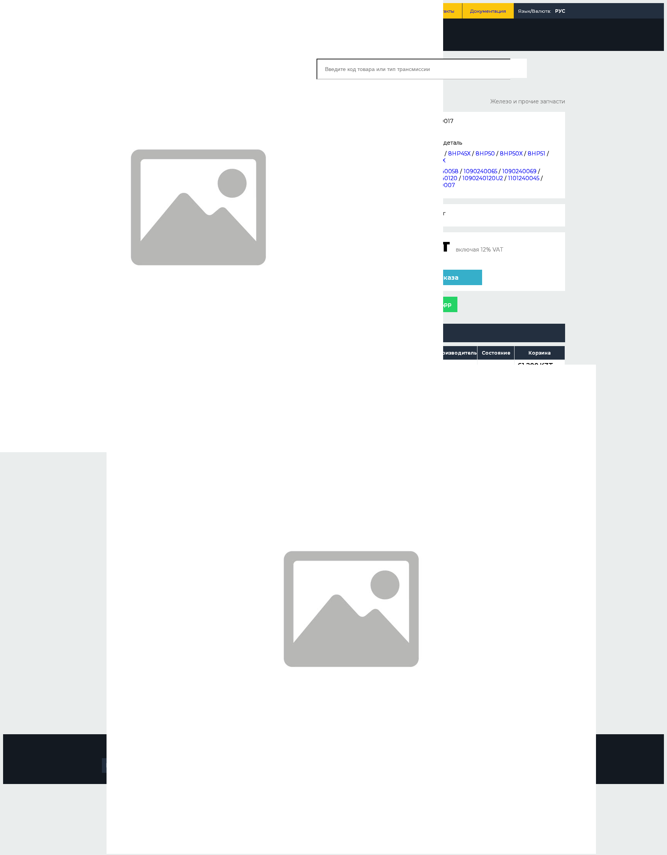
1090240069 (519, 171)
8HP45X (459, 153)
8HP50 (485, 153)
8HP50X (511, 153)
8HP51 (536, 153)
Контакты (443, 11)
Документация (488, 11)
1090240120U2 (482, 178)
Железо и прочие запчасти (527, 101)
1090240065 (480, 171)
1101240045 (523, 178)
